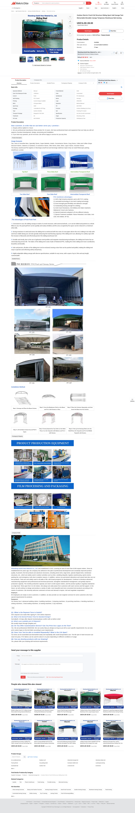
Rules (122, 8)
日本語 (84, 803)
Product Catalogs (33, 757)
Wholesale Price (69, 801)
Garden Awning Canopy (80, 789)
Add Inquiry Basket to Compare (42, 65)
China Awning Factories (18, 789)
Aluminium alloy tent (100, 760)
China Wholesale (61, 801)
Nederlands (70, 803)
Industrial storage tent (73, 760)
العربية (76, 803)
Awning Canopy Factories (51, 789)
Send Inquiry (88, 31)
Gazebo (14, 782)
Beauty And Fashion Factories (34, 789)
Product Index (94, 801)
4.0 (99, 82)
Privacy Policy (91, 806)
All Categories (16, 8)
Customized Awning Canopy (19, 793)
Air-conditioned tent (16, 760)
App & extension (105, 8)
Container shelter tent (73, 763)
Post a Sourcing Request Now (55, 677)
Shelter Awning (33, 793)
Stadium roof (42, 760)
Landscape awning (100, 763)
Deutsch (64, 803)
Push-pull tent (14, 763)
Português (41, 803)
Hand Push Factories (66, 789)
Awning (43, 11)
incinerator (98, 765)
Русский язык (53, 803)
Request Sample (105, 35)
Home (12, 11)
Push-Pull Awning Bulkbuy (67, 793)
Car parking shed (43, 763)
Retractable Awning (51, 11)
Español (36, 803)
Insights (107, 801)
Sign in (122, 4)
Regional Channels (86, 801)
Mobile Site (101, 801)
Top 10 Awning (43, 793)
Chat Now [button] (113, 31)
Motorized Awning (63, 782)
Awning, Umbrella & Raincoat (34, 11)
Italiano (59, 803)
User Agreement (76, 806)
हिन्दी (88, 803)
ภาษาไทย (93, 803)
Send (23, 677)
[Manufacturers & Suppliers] (19, 3)
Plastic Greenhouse (29, 782)
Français (47, 803)
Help (96, 8)
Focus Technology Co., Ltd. (57, 806)
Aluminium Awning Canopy (95, 789)
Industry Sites (77, 801)
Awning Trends (54, 793)
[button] (90, 83)
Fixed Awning (41, 782)
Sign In (79, 73)
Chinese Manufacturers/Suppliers (49, 801)
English (31, 803)
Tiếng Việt (103, 803)
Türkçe (98, 803)
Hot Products (29, 801)
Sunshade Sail (14, 765)
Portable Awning (51, 782)
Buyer (87, 8)
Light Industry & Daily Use (21, 11)
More (12, 796)
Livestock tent (71, 765)
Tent (21, 782)
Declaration (83, 806)
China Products (37, 801)
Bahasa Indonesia (111, 803)
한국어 (80, 803)
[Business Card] (121, 87)
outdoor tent (42, 765)
